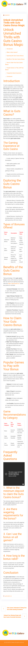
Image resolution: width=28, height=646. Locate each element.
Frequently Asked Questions (14, 73)
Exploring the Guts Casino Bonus (15, 55)
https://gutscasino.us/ (14, 283)
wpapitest (7, 15)
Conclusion (9, 76)
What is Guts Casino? (12, 52)
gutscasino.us (8, 596)
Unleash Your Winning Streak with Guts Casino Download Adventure (12, 616)
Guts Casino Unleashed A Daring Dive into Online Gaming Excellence (17, 608)
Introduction (10, 49)
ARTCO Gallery (11, 642)
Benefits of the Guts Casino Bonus (15, 59)
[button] (25, 3)
